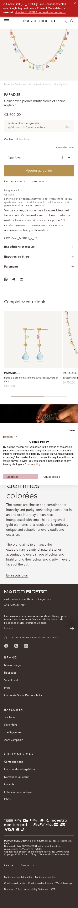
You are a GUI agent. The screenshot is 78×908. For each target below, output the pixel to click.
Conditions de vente (14, 883)
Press (7, 688)
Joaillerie (9, 717)
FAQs (7, 799)
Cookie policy (32, 464)
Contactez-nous (15, 181)
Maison (8, 84)
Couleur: (9, 139)
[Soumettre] (72, 628)
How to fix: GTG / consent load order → (40, 12)
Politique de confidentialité (18, 877)
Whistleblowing (64, 883)
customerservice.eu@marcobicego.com (27, 599)
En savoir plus (17, 575)
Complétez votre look (24, 302)
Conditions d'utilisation (40, 883)
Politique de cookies (45, 877)
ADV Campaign (13, 740)
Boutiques (10, 673)
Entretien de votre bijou (18, 792)
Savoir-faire (10, 725)
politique (27, 638)
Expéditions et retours (19, 246)
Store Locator (38, 181)
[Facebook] (6, 645)
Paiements (11, 266)
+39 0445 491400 (14, 605)
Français (25, 866)
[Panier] (71, 21)
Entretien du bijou (16, 256)
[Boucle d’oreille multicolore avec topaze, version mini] (33, 340)
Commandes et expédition (20, 769)
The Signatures (13, 732)
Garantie (9, 784)
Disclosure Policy (13, 889)
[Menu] (6, 21)
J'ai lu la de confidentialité (34, 638)
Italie (6, 866)
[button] (10, 436)
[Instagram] (16, 645)
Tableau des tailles (64, 148)
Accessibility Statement (36, 889)
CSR (53, 889)
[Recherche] (62, 21)
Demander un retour (16, 777)
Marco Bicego (12, 665)
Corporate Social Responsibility (23, 695)
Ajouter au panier (39, 170)
